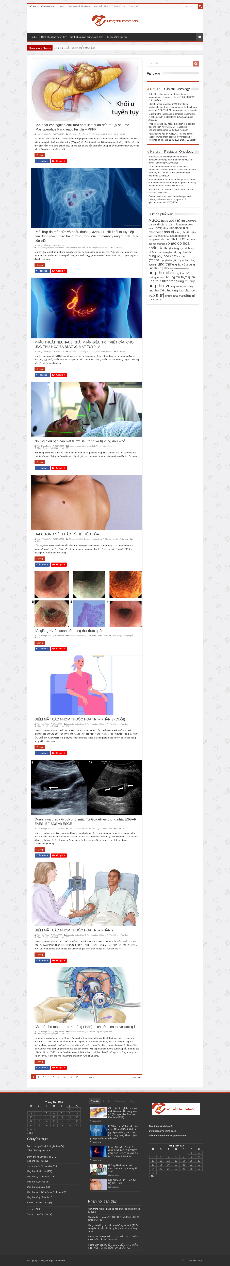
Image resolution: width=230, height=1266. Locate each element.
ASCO (154, 220)
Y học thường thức (104, 446)
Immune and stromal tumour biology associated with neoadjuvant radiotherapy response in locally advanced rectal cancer (172, 182)
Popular (107, 1101)
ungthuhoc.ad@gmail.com (172, 1135)
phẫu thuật (164, 248)
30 (77, 1077)
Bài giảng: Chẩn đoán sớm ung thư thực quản (69, 631)
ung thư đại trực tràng (182, 286)
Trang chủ (133, 6)
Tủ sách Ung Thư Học (118, 724)
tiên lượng (163, 252)
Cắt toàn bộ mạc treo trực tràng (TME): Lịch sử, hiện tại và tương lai (86, 1027)
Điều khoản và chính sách (162, 1131)
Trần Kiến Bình (43, 724)
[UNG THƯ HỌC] (115, 20)
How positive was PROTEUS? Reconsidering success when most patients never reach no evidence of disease (170, 137)
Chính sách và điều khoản (79, 6)
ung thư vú (160, 285)
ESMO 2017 (161, 228)
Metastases (164, 236)
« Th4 (30, 1133)
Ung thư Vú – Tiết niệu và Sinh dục (44, 1192)
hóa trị (169, 232)
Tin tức (34, 37)
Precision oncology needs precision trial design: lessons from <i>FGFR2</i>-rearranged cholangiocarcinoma (172, 127)
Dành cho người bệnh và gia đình (86, 37)
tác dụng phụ (178, 252)
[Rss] (183, 1260)
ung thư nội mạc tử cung (179, 269)
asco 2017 (168, 220)
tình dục (181, 256)
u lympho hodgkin (168, 260)
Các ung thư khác (76, 539)
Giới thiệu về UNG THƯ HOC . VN (109, 6)
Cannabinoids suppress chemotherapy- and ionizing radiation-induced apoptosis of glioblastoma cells (170, 199)
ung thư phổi (161, 272)
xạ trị (158, 295)
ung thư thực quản (182, 277)
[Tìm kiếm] (200, 6)
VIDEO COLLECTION (98, 636)
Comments (120, 1101)
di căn (161, 224)
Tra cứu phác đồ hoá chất (97, 724)
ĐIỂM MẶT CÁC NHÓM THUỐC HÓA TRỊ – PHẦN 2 (78, 47)
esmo (151, 228)
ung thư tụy (186, 281)
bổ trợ (181, 220)
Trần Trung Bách (44, 446)
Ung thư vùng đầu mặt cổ (39, 1197)
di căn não (172, 224)
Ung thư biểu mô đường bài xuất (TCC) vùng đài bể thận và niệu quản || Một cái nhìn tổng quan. (113, 1228)
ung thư (165, 264)
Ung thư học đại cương (38, 1176)
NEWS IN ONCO (173, 239)
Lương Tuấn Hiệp (44, 134)
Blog (61, 6)
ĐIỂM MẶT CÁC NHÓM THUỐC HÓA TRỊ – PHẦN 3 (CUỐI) (80, 719)
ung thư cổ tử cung (183, 264)
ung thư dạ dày (159, 268)
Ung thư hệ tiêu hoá (104, 134)
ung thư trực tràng (163, 281)
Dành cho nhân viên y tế (53, 37)
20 (70, 1077)
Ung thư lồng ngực (36, 1187)
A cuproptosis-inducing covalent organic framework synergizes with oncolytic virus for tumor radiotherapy (170, 159)
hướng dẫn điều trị (184, 232)
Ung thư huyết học (36, 1181)
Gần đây (95, 1101)
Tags (132, 1101)
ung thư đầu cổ (183, 290)
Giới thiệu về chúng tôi (161, 1126)
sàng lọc (178, 248)
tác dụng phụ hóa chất (170, 254)
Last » (91, 1077)
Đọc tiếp (40, 155)
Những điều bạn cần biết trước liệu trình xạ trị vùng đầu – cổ (80, 441)
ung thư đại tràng (160, 290)
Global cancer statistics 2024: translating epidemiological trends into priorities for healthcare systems (173, 107)
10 (64, 1077)
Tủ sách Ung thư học (117, 37)
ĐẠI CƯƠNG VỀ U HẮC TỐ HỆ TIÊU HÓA (67, 534)
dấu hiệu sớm (186, 224)
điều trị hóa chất (174, 295)
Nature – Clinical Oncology (170, 89)
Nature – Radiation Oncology (171, 151)
